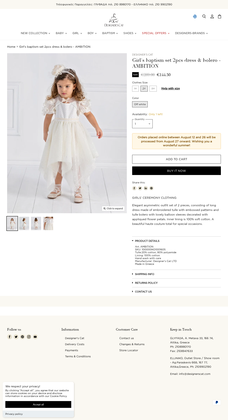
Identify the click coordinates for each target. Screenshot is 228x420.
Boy (91, 33)
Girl (76, 33)
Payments (71, 350)
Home (11, 46)
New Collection (34, 33)
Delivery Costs (74, 344)
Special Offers (154, 33)
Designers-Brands (190, 33)
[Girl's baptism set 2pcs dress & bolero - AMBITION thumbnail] (12, 223)
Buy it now (176, 170)
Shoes (128, 33)
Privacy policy (14, 413)
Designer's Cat (74, 338)
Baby (60, 33)
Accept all (38, 404)
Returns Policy (146, 282)
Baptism (109, 33)
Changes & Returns (131, 344)
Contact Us (143, 291)
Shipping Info (144, 274)
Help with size (170, 88)
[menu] (194, 16)
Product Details (147, 240)
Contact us (126, 338)
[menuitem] (194, 16)
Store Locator (128, 350)
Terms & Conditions (78, 356)
